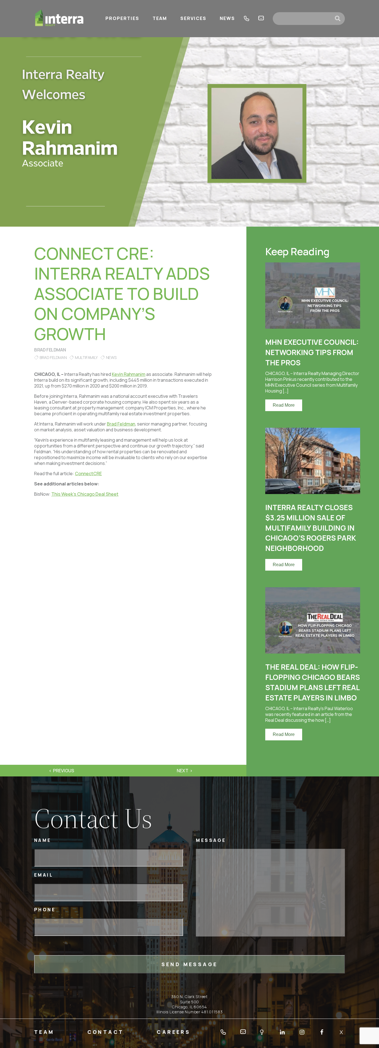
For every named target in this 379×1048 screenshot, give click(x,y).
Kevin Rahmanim (128, 374)
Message (211, 840)
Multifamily (86, 357)
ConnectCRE (88, 473)
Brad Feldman (50, 350)
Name (42, 840)
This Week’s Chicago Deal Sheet (84, 494)
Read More (284, 405)
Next (182, 771)
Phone (45, 910)
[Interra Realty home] (59, 18)
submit (340, 18)
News (111, 357)
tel (246, 18)
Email (44, 875)
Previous (63, 771)
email (261, 18)
